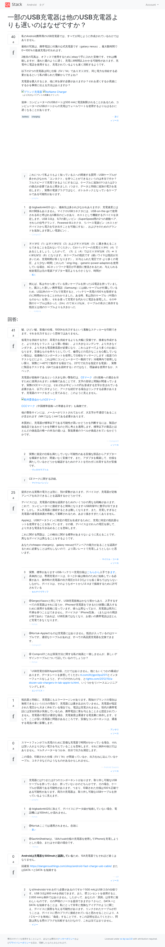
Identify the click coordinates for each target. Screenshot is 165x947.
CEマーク (86, 377)
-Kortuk (35, 847)
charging (36, 116)
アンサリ (114, 729)
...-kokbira (36, 311)
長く (34, 275)
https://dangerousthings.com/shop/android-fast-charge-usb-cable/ (71, 866)
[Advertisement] (70, 144)
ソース (115, 120)
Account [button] (151, 4)
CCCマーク (28, 406)
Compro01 (36, 234)
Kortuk (34, 624)
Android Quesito (111, 767)
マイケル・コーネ (110, 559)
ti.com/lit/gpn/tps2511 (94, 674)
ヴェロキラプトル (40, 469)
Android (32, 4)
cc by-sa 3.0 (126, 939)
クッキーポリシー (66, 939)
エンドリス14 (38, 690)
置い (34, 830)
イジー (35, 924)
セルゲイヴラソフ (40, 592)
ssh (117, 876)
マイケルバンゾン (40, 483)
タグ (41, 4)
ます (112, 572)
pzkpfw (35, 198)
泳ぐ (117, 116)
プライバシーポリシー (20, 943)
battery (25, 116)
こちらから (93, 572)
